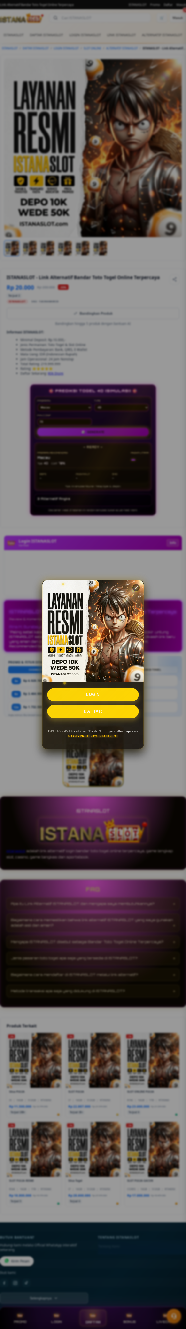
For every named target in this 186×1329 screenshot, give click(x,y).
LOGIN (93, 694)
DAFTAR (93, 711)
